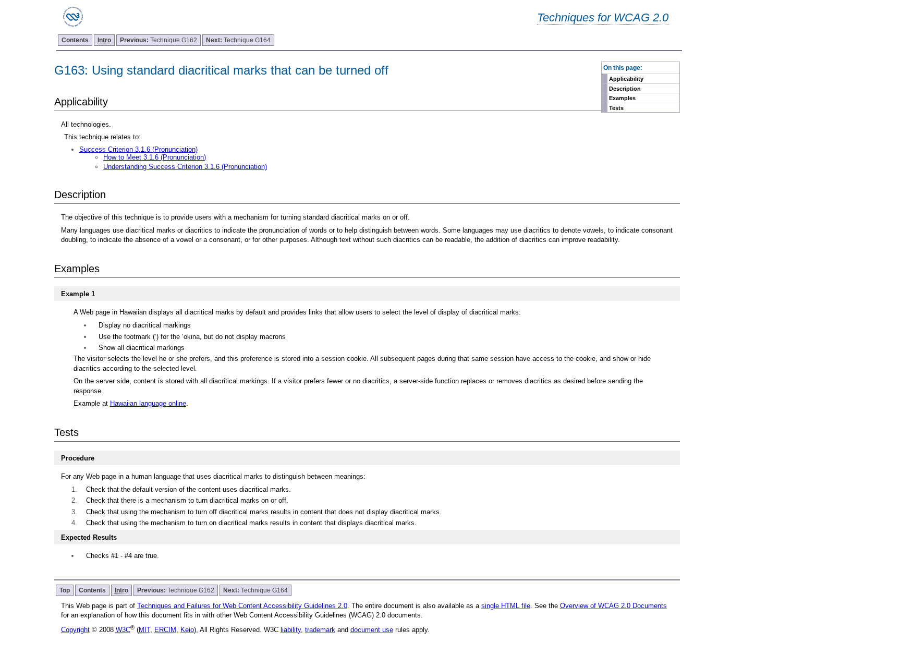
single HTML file (505, 606)
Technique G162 (158, 40)
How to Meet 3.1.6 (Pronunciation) (154, 157)
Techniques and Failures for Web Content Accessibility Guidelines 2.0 (242, 606)
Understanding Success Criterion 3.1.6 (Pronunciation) (185, 167)
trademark (320, 630)
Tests (616, 108)
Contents (75, 40)
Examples (622, 98)
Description (625, 89)
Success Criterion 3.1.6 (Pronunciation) (138, 149)
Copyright (75, 630)
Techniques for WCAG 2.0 (602, 17)
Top (64, 590)
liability (291, 630)
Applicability (626, 79)
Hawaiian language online (148, 403)
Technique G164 (238, 40)
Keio (187, 630)
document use (371, 630)
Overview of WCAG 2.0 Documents (613, 606)
